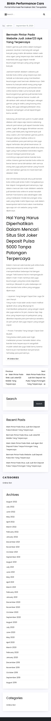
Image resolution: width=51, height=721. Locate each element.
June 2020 (10, 632)
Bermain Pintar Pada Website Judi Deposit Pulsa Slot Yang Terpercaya (24, 456)
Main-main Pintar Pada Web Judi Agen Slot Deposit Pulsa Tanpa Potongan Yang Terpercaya (24, 446)
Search (11, 399)
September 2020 (13, 617)
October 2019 (12, 672)
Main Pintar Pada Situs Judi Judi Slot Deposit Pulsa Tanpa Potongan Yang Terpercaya (25, 464)
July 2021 (10, 567)
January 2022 (12, 537)
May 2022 (10, 517)
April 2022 (10, 522)
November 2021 (12, 547)
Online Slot (14, 359)
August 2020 (11, 622)
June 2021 (10, 572)
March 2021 (11, 587)
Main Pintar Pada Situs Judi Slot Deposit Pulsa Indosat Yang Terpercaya (23, 428)
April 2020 (10, 642)
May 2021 (10, 577)
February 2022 (12, 532)
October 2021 (12, 552)
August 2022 (11, 502)
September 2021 (13, 557)
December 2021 (13, 542)
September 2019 (13, 677)
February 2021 (12, 592)
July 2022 (10, 507)
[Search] (44, 14)
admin (9, 25)
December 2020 (13, 602)
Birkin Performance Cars (25, 3)
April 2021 (10, 582)
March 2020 (11, 647)
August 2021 (11, 562)
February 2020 (12, 652)
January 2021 (11, 597)
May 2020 (10, 637)
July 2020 (10, 627)
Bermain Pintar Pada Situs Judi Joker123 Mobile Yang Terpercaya (23, 436)
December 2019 (13, 662)
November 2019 (13, 667)
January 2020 (12, 657)
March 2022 (11, 527)
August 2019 (11, 682)
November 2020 (13, 607)
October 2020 (12, 612)
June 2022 (10, 512)
